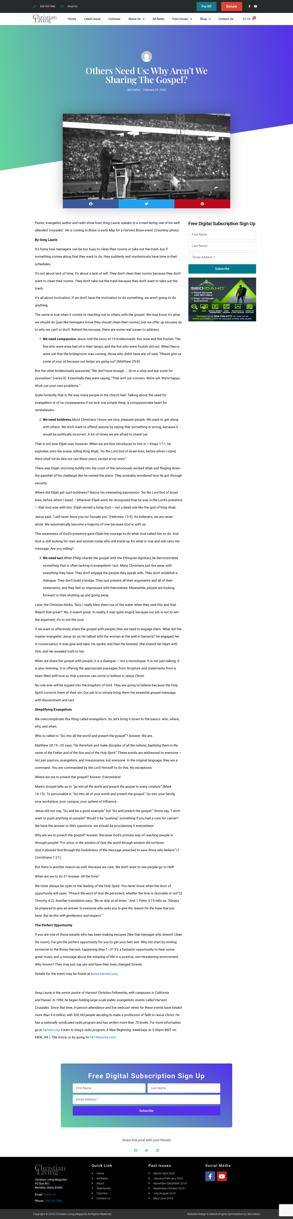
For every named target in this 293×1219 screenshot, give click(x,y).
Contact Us (225, 19)
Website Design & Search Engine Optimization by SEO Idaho (223, 1214)
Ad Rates (158, 19)
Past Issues (180, 19)
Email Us (50, 1194)
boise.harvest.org (104, 974)
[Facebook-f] (249, 6)
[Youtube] (256, 6)
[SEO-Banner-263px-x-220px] (222, 299)
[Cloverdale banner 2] (222, 365)
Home (72, 19)
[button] (91, 203)
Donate (231, 6)
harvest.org (51, 1030)
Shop (203, 19)
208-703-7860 (53, 1201)
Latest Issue (92, 19)
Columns (114, 19)
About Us (134, 19)
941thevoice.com (103, 1037)
